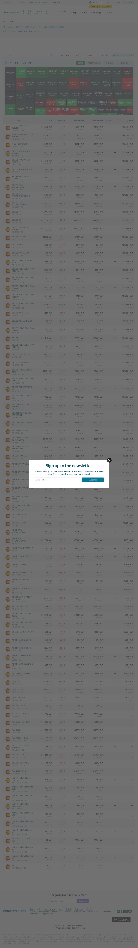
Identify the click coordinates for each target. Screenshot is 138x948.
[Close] (109, 460)
